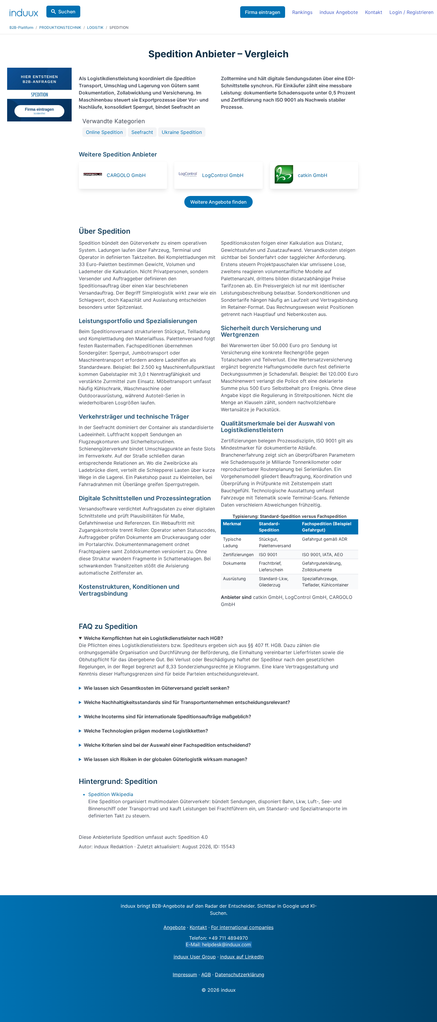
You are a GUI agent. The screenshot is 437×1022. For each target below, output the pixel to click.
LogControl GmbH (222, 175)
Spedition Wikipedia (110, 794)
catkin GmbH (312, 175)
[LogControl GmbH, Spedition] (190, 175)
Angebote (175, 927)
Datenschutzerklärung (239, 974)
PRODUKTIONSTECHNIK (60, 27)
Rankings (302, 12)
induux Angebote (339, 12)
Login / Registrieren (411, 12)
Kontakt (373, 12)
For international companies (242, 927)
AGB (206, 974)
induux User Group (195, 957)
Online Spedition (104, 132)
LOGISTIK (95, 27)
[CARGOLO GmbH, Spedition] (94, 175)
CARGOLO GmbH (126, 175)
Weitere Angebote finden (218, 202)
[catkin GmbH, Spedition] (285, 175)
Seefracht (142, 132)
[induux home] (23, 11)
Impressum (185, 974)
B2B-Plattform (21, 27)
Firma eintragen (262, 12)
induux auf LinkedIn (242, 957)
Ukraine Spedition (182, 132)
